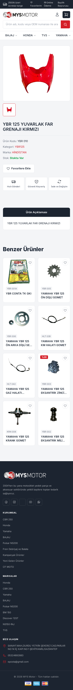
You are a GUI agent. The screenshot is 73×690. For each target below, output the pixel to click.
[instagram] (14, 502)
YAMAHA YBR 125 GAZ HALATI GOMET (17, 391)
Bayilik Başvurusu (63, 4)
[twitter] (22, 502)
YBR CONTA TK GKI (18, 293)
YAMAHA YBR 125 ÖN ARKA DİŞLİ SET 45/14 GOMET (18, 343)
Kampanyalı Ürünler (13, 555)
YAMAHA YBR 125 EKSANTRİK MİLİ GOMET (52, 439)
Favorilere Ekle (21, 168)
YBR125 (19, 146)
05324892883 (15, 655)
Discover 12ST (10, 618)
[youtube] (30, 502)
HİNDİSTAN (19, 152)
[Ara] (65, 24)
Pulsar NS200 (10, 543)
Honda (6, 525)
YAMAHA (62, 35)
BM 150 (7, 612)
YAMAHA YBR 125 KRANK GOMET (17, 438)
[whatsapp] (38, 502)
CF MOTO (8, 566)
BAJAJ (9, 35)
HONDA (28, 35)
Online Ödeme (48, 4)
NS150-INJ (8, 624)
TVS (44, 35)
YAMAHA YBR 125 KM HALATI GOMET (53, 343)
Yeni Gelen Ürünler (13, 560)
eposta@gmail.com (18, 661)
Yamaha (7, 531)
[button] (30, 263)
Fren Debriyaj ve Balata (15, 549)
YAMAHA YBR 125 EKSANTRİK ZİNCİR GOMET (53, 391)
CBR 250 (8, 519)
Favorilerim (36, 5)
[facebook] (6, 502)
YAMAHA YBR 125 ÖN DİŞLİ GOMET (52, 295)
